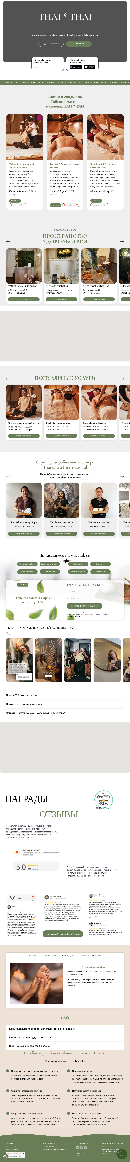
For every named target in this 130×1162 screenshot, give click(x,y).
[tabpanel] (65, 983)
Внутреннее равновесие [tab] (90, 956)
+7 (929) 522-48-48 (91, 293)
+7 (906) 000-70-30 (54, 293)
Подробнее (39, 68)
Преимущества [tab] (69, 956)
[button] (18, 205)
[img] (99, 266)
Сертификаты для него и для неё (44, 61)
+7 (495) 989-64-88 (16, 293)
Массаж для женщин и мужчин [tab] (43, 956)
